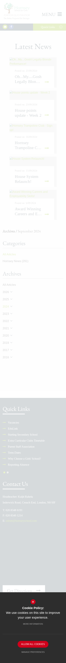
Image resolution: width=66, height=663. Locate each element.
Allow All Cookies (33, 644)
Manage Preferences (33, 652)
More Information (33, 624)
